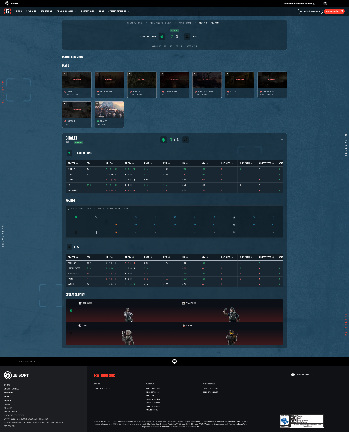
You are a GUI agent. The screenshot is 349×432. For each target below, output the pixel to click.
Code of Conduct (210, 392)
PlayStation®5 (153, 399)
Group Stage (185, 23)
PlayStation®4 (153, 403)
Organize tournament (310, 11)
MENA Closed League (160, 23)
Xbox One (150, 396)
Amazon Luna (152, 410)
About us (8, 393)
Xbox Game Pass (153, 388)
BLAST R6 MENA (134, 23)
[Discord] (174, 361)
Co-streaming (332, 11)
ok (310, 426)
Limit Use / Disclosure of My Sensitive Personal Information (33, 422)
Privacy (8, 408)
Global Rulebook (211, 388)
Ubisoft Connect (12, 389)
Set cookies (9, 426)
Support (8, 400)
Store (7, 385)
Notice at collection (14, 415)
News (6, 397)
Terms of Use (10, 411)
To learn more (225, 423)
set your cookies (241, 423)
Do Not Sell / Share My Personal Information (26, 419)
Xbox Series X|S (153, 392)
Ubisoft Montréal (102, 388)
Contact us (9, 404)
